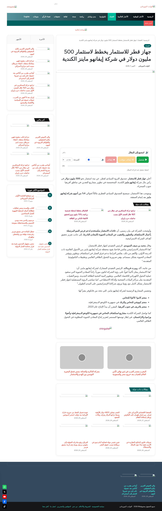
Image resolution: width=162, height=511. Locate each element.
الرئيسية (150, 17)
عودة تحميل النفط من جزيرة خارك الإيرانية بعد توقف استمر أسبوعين (75, 413)
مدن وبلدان (92, 17)
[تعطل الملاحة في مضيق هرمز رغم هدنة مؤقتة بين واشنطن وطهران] (43, 235)
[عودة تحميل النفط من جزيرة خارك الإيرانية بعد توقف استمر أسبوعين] (74, 402)
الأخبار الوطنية (138, 17)
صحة (74, 17)
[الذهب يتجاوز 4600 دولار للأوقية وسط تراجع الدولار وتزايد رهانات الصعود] (105, 402)
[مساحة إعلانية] (81, 30)
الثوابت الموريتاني (144, 66)
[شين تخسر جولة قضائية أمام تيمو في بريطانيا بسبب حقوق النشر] (105, 432)
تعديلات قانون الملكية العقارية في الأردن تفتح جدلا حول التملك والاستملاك (138, 444)
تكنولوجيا (102, 17)
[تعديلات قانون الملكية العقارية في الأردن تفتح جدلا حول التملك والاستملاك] (137, 432)
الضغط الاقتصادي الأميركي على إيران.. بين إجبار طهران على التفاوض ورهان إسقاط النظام (137, 414)
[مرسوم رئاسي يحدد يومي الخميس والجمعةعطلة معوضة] (43, 224)
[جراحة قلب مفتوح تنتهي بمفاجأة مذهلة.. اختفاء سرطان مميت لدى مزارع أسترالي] (43, 64)
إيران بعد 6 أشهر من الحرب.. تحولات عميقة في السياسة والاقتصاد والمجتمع (23, 100)
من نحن (75, 506)
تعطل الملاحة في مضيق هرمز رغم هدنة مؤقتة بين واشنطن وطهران (23, 234)
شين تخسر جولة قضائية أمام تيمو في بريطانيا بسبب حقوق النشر (105, 443)
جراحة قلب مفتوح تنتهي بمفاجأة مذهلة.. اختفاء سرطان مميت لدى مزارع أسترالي (23, 63)
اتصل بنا (53, 506)
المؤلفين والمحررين (64, 506)
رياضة (82, 17)
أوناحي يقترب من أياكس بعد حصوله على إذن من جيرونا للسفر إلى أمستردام (23, 75)
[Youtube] (5, 497)
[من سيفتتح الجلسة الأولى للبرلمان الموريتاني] (43, 199)
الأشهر (18, 39)
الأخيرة (42, 39)
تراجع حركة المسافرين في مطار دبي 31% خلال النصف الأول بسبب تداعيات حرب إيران (121, 214)
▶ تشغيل (142, 159)
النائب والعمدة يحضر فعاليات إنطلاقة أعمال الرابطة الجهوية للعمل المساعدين (23, 211)
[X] (5, 492)
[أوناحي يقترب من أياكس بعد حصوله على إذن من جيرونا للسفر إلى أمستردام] (43, 76)
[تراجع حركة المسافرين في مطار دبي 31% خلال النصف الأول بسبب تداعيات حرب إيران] (144, 213)
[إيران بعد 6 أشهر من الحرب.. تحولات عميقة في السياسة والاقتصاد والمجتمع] (43, 101)
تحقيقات (57, 17)
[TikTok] (5, 506)
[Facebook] (5, 502)
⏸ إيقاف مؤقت (126, 159)
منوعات (36, 17)
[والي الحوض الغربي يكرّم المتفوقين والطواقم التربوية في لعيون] (43, 52)
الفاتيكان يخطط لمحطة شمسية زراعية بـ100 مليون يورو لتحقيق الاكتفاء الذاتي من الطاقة (76, 214)
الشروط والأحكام (85, 506)
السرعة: (76, 160)
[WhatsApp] (5, 487)
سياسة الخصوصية (98, 506)
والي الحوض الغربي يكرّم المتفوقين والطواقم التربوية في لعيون (22, 51)
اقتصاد (111, 17)
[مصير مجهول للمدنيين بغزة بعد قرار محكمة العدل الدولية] (43, 247)
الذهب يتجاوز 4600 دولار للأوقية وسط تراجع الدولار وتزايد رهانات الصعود (107, 414)
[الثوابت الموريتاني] (147, 6)
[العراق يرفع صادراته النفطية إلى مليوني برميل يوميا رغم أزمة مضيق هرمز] (74, 432)
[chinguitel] (105, 328)
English (26, 17)
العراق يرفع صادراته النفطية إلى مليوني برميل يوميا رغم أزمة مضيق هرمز (75, 444)
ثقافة (65, 17)
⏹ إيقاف (111, 159)
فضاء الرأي (46, 17)
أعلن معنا (45, 506)
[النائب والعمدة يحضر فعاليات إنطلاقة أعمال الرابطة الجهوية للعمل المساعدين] (43, 211)
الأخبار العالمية (123, 17)
